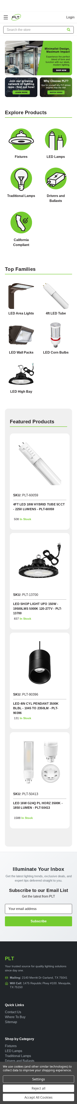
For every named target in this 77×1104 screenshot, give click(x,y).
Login (70, 17)
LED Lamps (13, 1051)
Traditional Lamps (18, 1056)
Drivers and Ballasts (19, 1061)
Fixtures (11, 1046)
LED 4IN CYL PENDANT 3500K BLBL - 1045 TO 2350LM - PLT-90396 (36, 708)
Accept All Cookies (38, 1097)
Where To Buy (15, 1017)
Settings (38, 1079)
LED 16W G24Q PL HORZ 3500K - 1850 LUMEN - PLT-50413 (38, 805)
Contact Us (13, 1012)
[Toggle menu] (5, 17)
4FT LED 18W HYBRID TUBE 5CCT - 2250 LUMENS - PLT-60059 (39, 507)
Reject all (38, 1088)
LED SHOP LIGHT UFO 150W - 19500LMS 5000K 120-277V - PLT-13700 (37, 608)
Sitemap (11, 1022)
